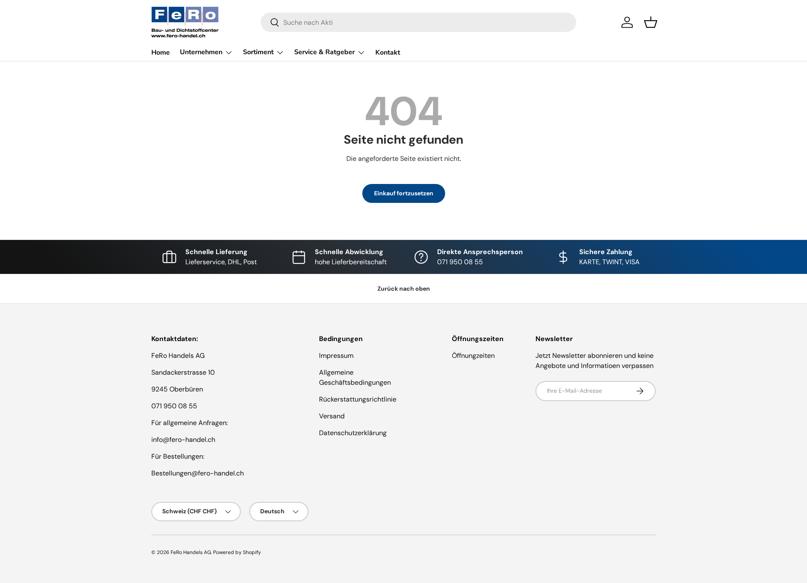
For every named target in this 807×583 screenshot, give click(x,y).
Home (160, 52)
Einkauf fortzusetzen (403, 193)
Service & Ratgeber (324, 52)
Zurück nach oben (403, 288)
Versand (332, 416)
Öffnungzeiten (473, 355)
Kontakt (387, 52)
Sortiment (258, 52)
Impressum (336, 355)
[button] (650, 22)
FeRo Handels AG (191, 552)
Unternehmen (201, 52)
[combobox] (418, 22)
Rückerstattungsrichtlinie (357, 399)
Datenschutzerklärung (353, 432)
